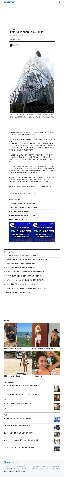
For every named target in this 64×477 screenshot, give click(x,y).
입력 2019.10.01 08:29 (18, 35)
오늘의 (9, 382)
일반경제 (14, 29)
